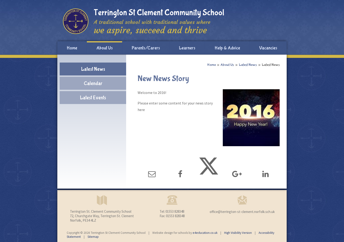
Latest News (248, 65)
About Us (227, 65)
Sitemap (93, 237)
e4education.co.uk (205, 233)
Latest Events (93, 98)
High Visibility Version (238, 233)
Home (211, 65)
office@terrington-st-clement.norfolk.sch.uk (242, 211)
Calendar (93, 83)
